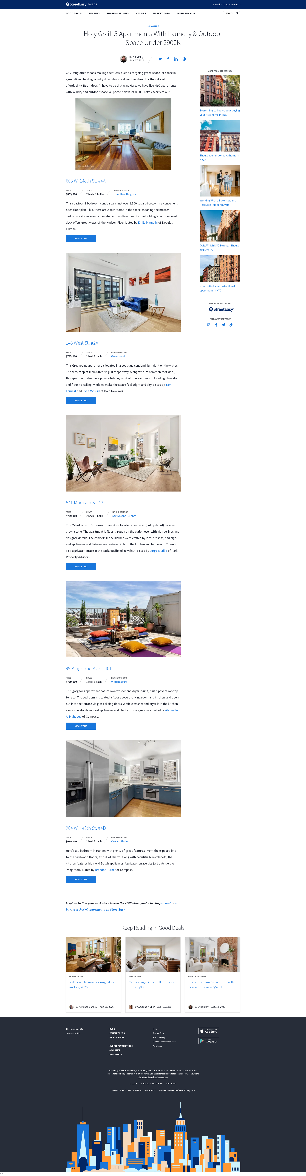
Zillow (133, 1083)
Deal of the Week (197, 976)
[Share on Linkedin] (176, 59)
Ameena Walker (146, 1006)
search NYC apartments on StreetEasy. (99, 909)
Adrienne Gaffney (88, 1006)
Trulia (145, 1083)
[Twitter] (223, 325)
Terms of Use (158, 1033)
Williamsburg (119, 681)
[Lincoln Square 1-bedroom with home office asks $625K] (212, 954)
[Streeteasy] (220, 309)
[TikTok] (231, 325)
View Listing (81, 238)
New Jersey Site (73, 1033)
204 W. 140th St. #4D (86, 828)
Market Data (161, 13)
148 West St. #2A (82, 343)
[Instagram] (209, 325)
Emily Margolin (148, 222)
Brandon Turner (105, 870)
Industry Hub (186, 13)
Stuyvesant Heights (124, 516)
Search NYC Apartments (225, 4)
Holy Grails (153, 26)
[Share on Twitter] (160, 59)
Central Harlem (120, 841)
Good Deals (74, 13)
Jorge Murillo (158, 551)
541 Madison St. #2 (84, 502)
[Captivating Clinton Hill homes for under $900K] (153, 954)
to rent (166, 903)
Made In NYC (150, 1090)
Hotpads (157, 1083)
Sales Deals (135, 976)
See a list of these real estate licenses (166, 1073)
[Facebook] (216, 325)
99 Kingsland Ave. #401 (89, 668)
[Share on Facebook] (168, 59)
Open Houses (76, 976)
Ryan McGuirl (91, 391)
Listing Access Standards (164, 1041)
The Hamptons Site (74, 1029)
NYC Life (141, 13)
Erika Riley (138, 57)
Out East (171, 1083)
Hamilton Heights (125, 194)
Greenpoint (118, 356)
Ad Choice (157, 1046)
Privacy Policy (159, 1037)
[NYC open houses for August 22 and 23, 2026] (93, 954)
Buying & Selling (118, 13)
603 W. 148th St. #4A (86, 181)
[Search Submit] (237, 13)
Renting (94, 13)
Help (155, 1029)
